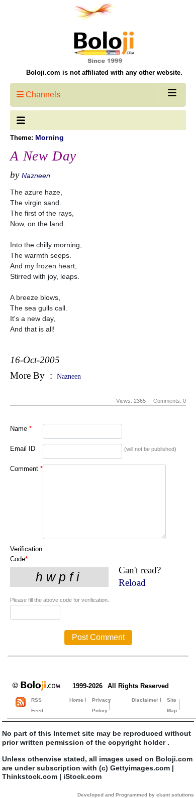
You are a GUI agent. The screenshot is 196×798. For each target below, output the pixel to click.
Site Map (172, 705)
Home (76, 700)
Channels (42, 94)
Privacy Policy (101, 705)
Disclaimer (145, 700)
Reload (132, 582)
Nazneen (36, 176)
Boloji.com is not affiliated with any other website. (104, 72)
